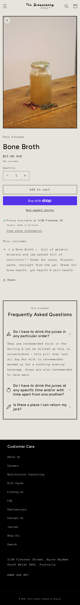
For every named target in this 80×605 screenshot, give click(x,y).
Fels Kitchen (34, 599)
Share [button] (11, 279)
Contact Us (15, 518)
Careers (13, 465)
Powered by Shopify (51, 599)
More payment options (40, 210)
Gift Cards (15, 483)
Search (12, 544)
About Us (13, 456)
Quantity (9, 167)
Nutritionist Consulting (25, 474)
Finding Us (15, 491)
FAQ (9, 500)
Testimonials (17, 509)
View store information (24, 230)
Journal (13, 526)
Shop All (13, 535)
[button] (5, 6)
